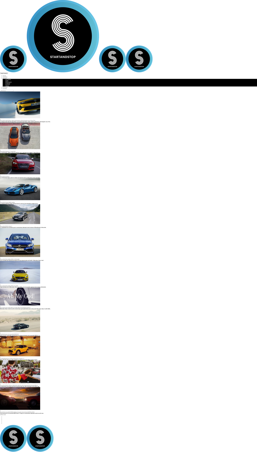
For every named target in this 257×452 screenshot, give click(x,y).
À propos (5, 87)
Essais (6, 80)
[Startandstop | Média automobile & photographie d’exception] (49, 72)
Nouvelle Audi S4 (4, 176)
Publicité (7, 83)
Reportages (8, 82)
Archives (7, 84)
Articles (5, 78)
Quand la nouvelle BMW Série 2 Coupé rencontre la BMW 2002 (17, 412)
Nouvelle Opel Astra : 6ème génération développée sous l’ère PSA (17, 120)
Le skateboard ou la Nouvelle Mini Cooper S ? (12, 358)
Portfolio (5, 77)
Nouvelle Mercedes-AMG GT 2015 (9, 285)
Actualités (8, 79)
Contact (5, 88)
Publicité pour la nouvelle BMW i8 (9, 334)
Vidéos (7, 85)
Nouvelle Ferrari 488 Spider (7, 202)
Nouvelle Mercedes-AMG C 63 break (9, 259)
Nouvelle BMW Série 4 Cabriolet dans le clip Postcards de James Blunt (19, 385)
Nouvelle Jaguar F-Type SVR (7, 151)
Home (4, 75)
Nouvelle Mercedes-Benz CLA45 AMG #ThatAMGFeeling (15, 307)
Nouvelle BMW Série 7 (6, 226)
